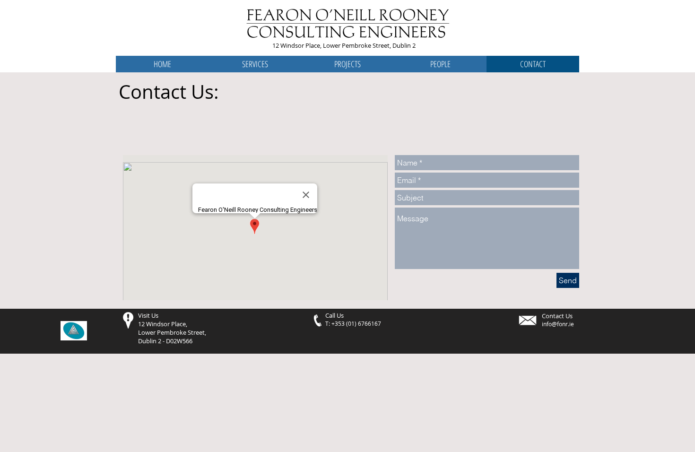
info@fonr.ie (558, 324)
